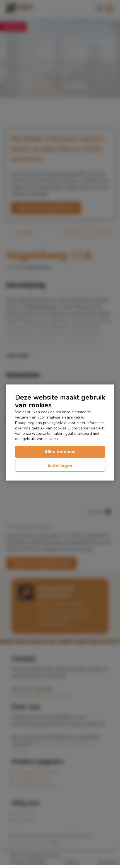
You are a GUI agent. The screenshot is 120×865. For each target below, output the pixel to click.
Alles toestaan (60, 451)
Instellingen (60, 465)
